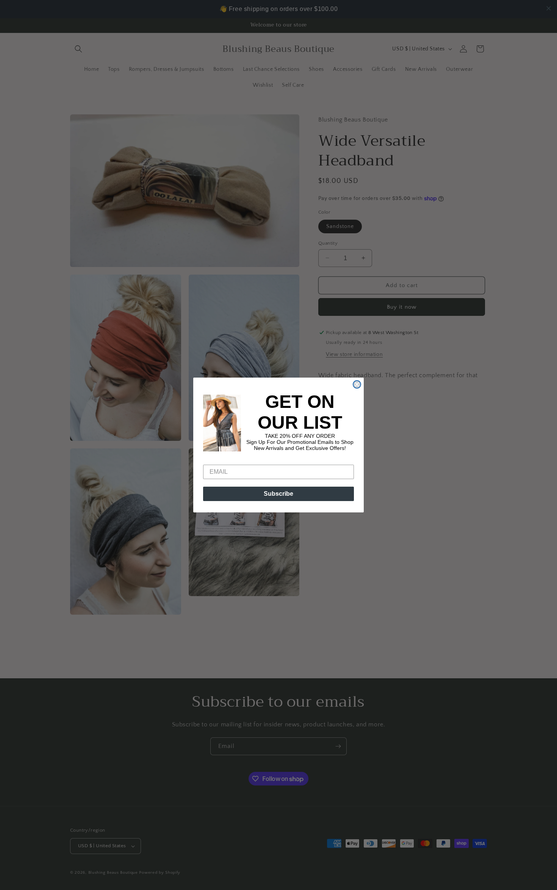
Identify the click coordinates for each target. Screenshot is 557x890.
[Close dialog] (357, 384)
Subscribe (278, 493)
